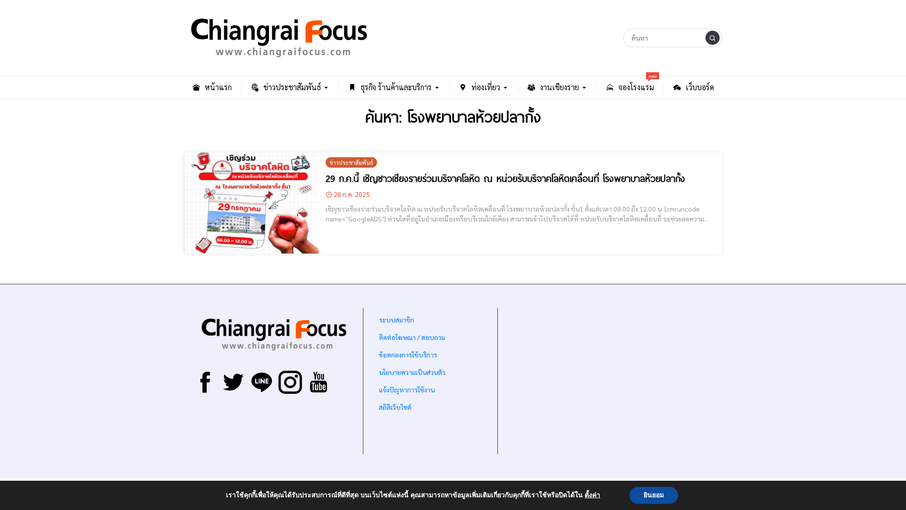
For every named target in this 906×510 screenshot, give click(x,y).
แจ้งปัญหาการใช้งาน (406, 389)
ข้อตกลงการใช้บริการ (408, 354)
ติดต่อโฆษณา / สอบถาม (412, 337)
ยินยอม (654, 495)
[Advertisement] (610, 381)
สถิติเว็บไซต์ (395, 407)
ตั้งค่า (592, 495)
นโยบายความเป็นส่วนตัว (412, 372)
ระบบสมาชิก (396, 319)
